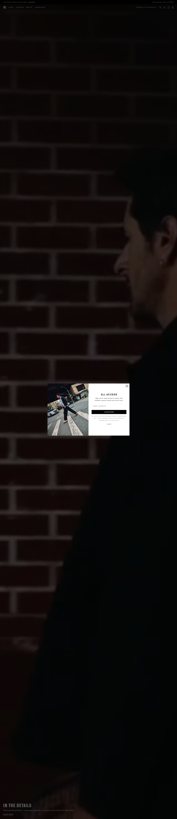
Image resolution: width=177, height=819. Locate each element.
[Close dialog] (127, 386)
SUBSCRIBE (109, 412)
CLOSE (109, 424)
